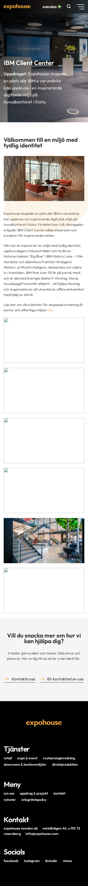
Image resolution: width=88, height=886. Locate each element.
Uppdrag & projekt (34, 793)
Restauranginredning (59, 758)
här (50, 310)
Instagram (32, 861)
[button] (69, 6)
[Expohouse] (17, 6)
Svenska (49, 6)
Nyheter (10, 799)
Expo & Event (27, 758)
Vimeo (67, 861)
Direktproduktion (65, 764)
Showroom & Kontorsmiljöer (25, 764)
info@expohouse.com (42, 833)
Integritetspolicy (34, 799)
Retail (8, 758)
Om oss (9, 793)
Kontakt (59, 793)
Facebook (11, 861)
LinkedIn (51, 861)
